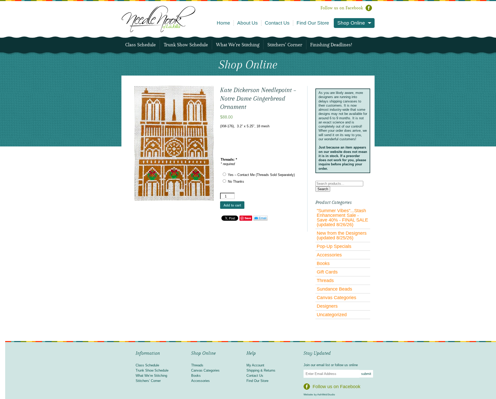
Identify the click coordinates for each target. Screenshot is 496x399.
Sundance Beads (334, 289)
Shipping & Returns (260, 370)
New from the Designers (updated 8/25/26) (342, 235)
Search (322, 189)
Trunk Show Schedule (186, 45)
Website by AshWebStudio (319, 394)
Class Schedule (140, 45)
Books (323, 263)
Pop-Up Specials (334, 246)
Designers (327, 306)
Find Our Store (313, 23)
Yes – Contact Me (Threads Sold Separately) (261, 175)
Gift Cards (327, 272)
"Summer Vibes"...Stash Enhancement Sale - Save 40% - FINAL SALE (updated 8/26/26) (342, 217)
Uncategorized (332, 314)
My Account (255, 365)
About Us (247, 23)
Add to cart (232, 205)
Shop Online (351, 23)
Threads (325, 280)
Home (223, 23)
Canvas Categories (336, 297)
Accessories (329, 254)
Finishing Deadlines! (331, 45)
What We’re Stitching (237, 45)
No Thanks (236, 181)
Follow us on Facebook (342, 7)
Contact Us (277, 23)
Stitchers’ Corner (284, 45)
